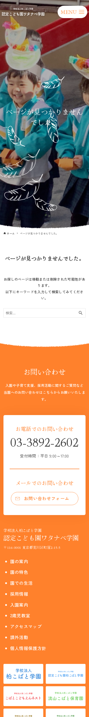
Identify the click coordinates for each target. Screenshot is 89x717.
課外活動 (19, 637)
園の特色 (19, 572)
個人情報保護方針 (28, 648)
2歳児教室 (20, 615)
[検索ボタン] (81, 313)
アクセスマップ (26, 626)
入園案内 (19, 605)
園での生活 (21, 583)
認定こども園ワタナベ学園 (41, 534)
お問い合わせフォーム (46, 498)
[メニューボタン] (72, 12)
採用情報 (19, 594)
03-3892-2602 (44, 446)
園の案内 (19, 561)
